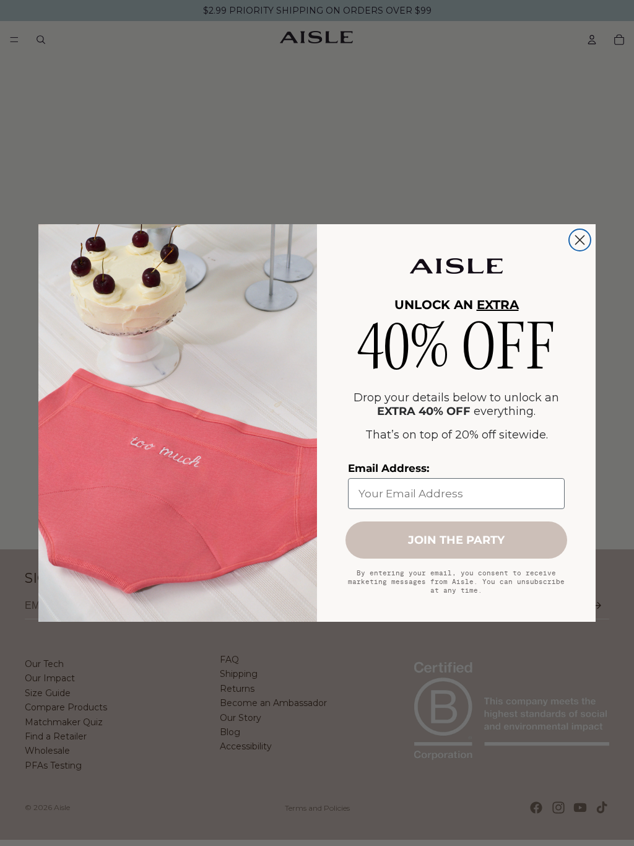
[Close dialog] (580, 240)
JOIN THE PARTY (456, 540)
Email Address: (388, 468)
